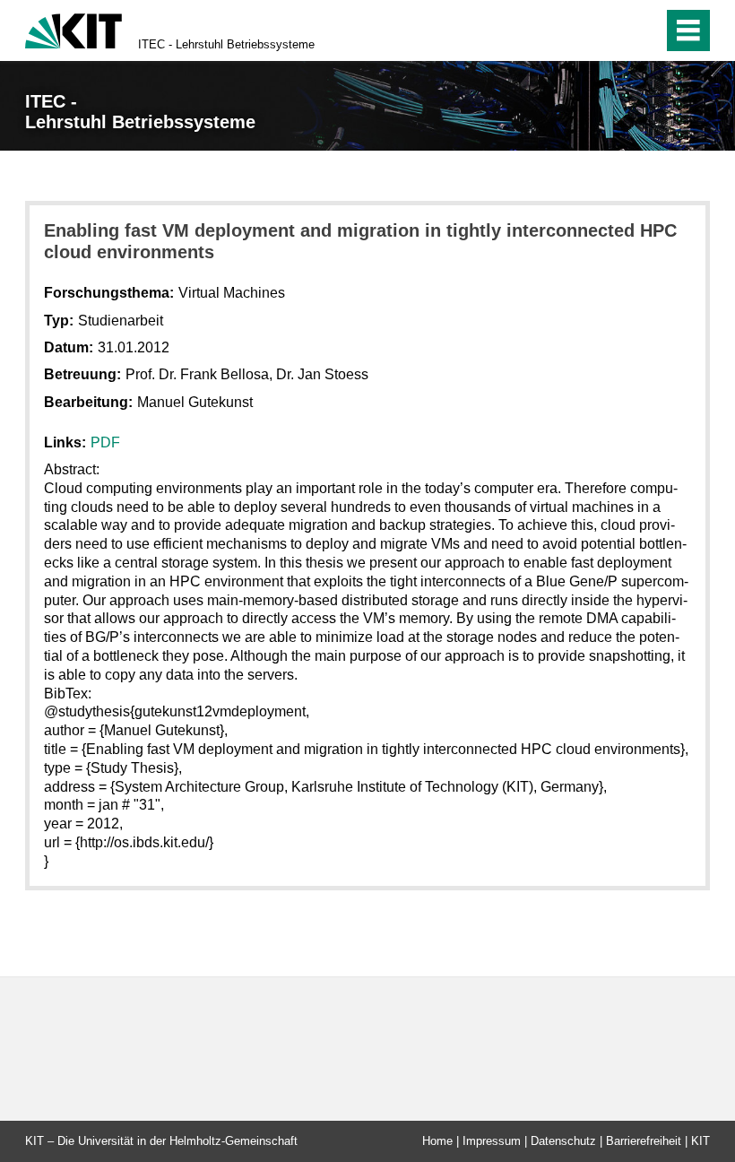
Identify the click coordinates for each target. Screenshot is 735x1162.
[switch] (611, 30)
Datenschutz (563, 1141)
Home (437, 1141)
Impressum (492, 1141)
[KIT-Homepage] (73, 29)
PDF (105, 442)
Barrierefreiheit (643, 1141)
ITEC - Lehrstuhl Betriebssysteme (226, 44)
